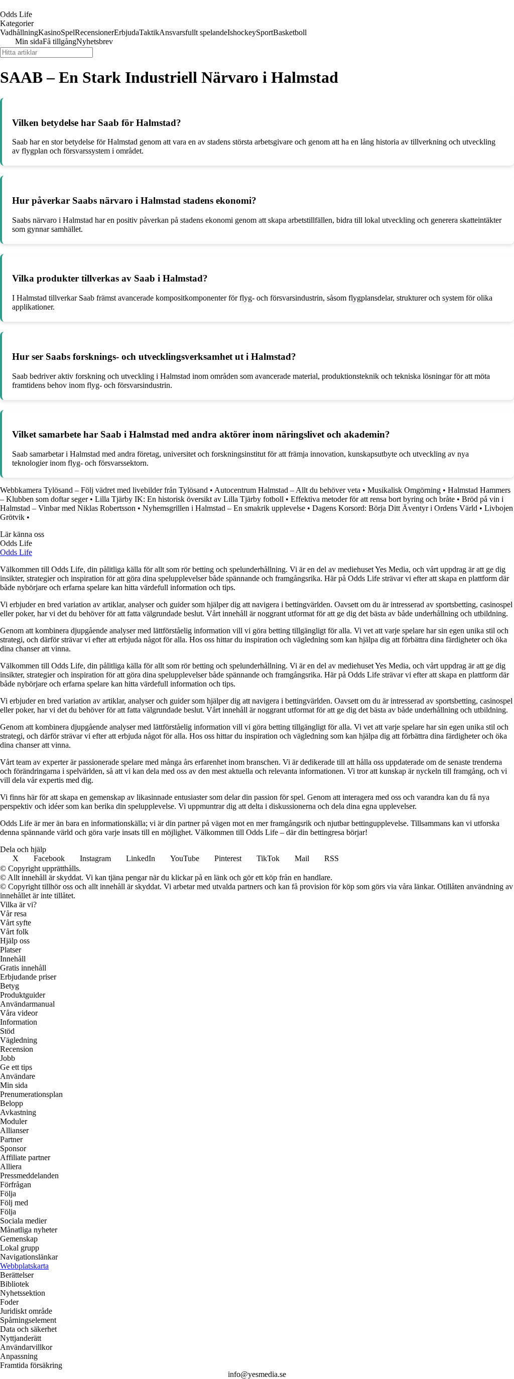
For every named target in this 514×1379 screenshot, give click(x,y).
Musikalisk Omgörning (404, 490)
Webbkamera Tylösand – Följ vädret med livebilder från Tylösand (104, 490)
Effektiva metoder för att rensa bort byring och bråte (373, 499)
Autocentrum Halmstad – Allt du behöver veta (287, 490)
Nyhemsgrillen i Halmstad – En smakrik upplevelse (224, 508)
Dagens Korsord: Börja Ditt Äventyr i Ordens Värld (394, 508)
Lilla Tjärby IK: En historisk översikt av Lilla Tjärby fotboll (189, 499)
